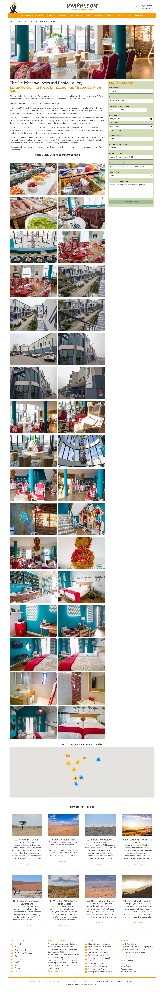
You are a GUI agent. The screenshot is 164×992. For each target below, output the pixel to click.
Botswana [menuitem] (51, 16)
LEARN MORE (27, 864)
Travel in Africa (21, 950)
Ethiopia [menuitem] (139, 16)
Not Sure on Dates (119, 130)
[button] (33, 179)
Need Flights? (114, 172)
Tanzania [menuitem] (99, 16)
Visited (26, 21)
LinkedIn (18, 971)
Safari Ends (113, 123)
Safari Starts (113, 115)
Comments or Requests (118, 181)
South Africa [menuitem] (27, 16)
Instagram (19, 959)
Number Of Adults (116, 135)
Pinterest (19, 968)
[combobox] (111, 110)
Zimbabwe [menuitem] (63, 16)
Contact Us (149, 8)
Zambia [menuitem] (88, 16)
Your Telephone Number (119, 106)
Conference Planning (23, 953)
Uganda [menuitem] (110, 16)
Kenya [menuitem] (129, 16)
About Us (18, 944)
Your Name (113, 88)
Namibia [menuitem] (39, 16)
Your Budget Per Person (118, 163)
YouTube (18, 962)
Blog (17, 947)
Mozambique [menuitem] (76, 16)
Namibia (18, 21)
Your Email (113, 97)
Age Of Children (115, 154)
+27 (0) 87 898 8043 (146, 6)
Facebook (19, 956)
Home (11, 21)
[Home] (26, 7)
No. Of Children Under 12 (119, 144)
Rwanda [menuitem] (120, 16)
